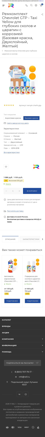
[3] (9, 105)
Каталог (6, 320)
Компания (8, 339)
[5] (13, 105)
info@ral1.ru (24, 377)
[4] (11, 105)
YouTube (25, 394)
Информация (9, 345)
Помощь (6, 352)
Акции (5, 333)
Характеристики (31, 239)
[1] (5, 105)
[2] (7, 105)
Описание (10, 239)
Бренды (6, 326)
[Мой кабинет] (36, 5)
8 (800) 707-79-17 (23, 372)
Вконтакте (19, 394)
